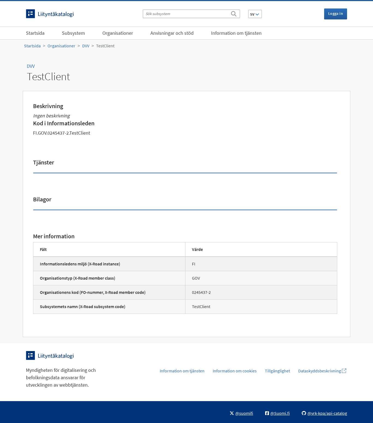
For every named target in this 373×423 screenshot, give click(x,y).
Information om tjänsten (236, 33)
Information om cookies (235, 370)
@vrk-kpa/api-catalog (327, 413)
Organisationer (117, 33)
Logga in (335, 13)
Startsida (35, 33)
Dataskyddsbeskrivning (320, 370)
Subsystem (73, 33)
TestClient (105, 45)
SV (252, 14)
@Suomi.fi (280, 413)
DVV (85, 45)
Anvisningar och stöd (172, 33)
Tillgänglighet (277, 370)
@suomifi (244, 413)
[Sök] (233, 13)
